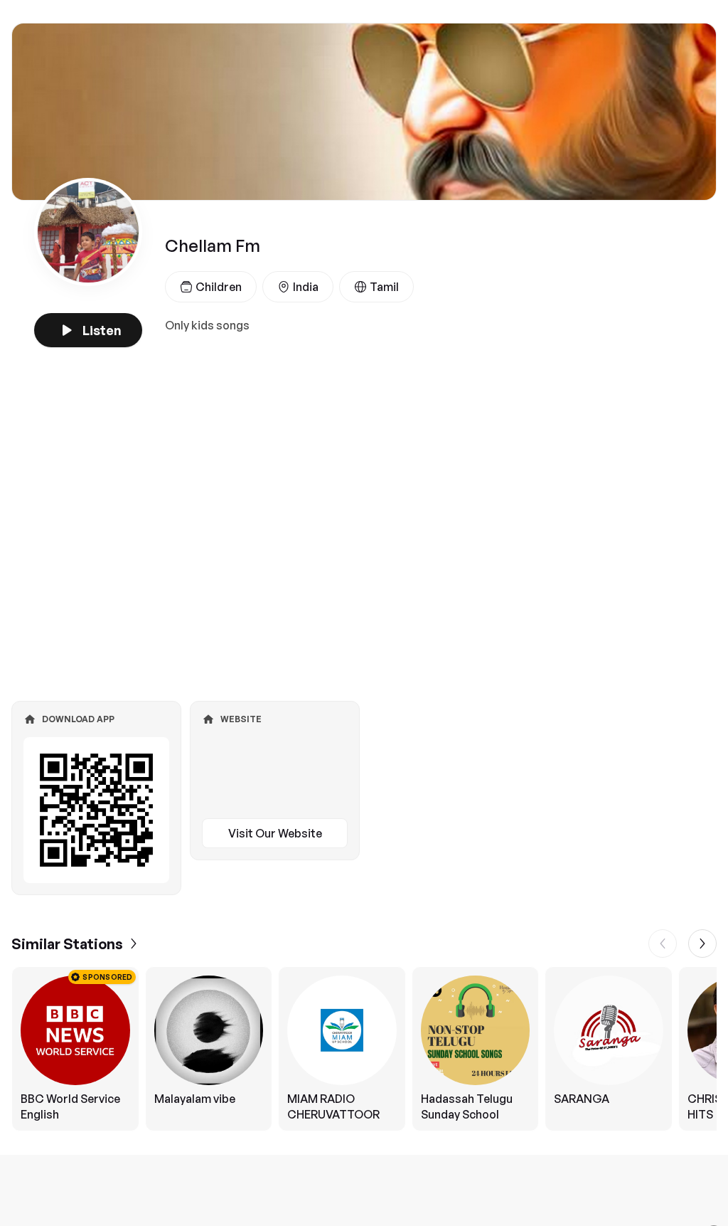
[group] (364, 1048)
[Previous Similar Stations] (662, 943)
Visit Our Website (275, 833)
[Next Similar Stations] (702, 943)
